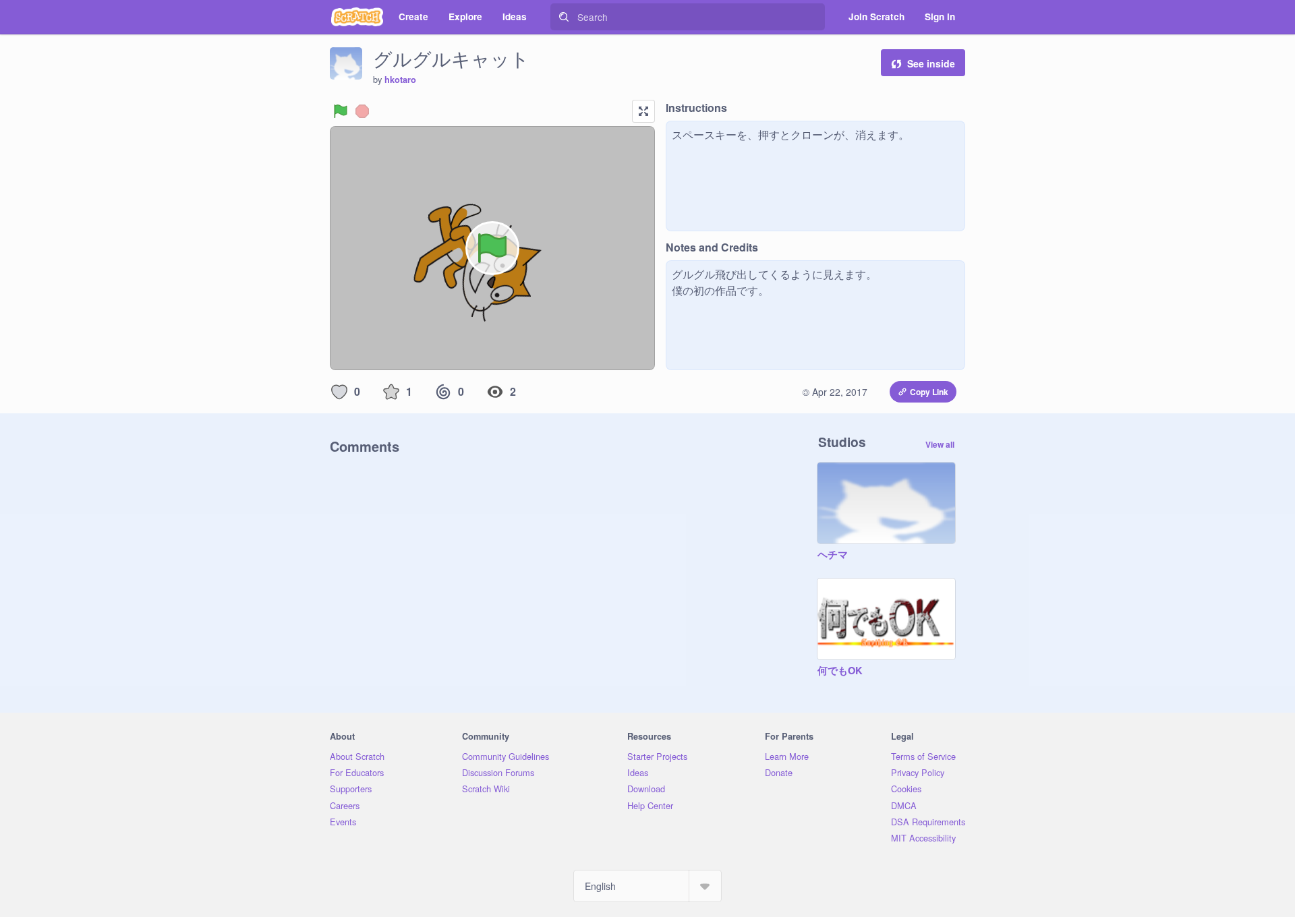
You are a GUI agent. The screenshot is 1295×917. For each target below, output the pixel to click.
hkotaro (400, 79)
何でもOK (840, 671)
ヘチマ (832, 555)
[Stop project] (362, 111)
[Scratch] (357, 17)
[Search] (563, 16)
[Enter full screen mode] (643, 111)
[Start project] (340, 111)
